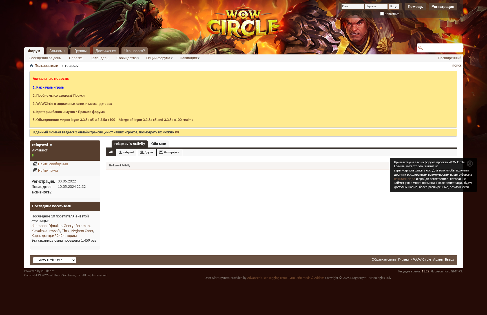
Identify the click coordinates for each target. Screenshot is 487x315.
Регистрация (442, 7)
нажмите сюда (404, 179)
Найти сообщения (52, 164)
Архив (438, 259)
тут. (177, 132)
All (111, 152)
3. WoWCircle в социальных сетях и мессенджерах (72, 104)
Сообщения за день (45, 58)
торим (72, 236)
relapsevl (128, 152)
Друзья (149, 152)
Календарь (99, 58)
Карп (36, 236)
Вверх (449, 259)
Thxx (65, 231)
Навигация (188, 58)
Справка (76, 58)
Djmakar (55, 226)
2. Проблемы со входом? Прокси (59, 96)
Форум (34, 51)
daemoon (39, 226)
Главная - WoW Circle (414, 259)
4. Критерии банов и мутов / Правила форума (69, 112)
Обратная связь (384, 259)
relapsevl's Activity (129, 144)
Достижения (106, 51)
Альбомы (57, 51)
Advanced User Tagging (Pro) (267, 278)
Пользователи (46, 66)
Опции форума (158, 58)
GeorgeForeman (77, 226)
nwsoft (54, 231)
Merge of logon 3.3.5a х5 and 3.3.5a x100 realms (156, 120)
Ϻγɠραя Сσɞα (82, 231)
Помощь (415, 7)
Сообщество (126, 58)
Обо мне (158, 144)
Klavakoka (39, 231)
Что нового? (134, 51)
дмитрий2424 (53, 236)
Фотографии (171, 152)
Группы (80, 51)
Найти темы (47, 171)
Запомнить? (393, 14)
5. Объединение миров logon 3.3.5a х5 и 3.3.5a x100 (74, 120)
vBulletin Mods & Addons (307, 278)
